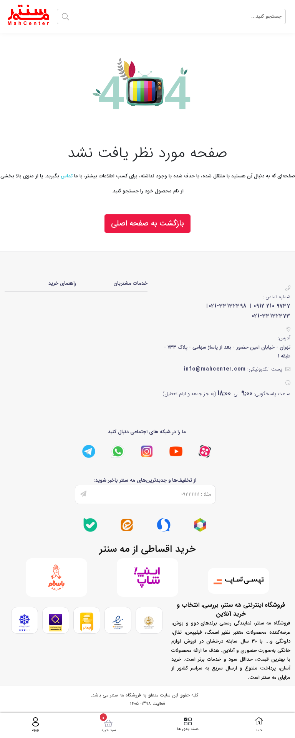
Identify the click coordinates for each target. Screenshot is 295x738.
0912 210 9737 (272, 306)
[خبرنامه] (83, 494)
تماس (67, 176)
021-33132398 (228, 306)
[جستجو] (65, 16)
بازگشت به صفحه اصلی (147, 223)
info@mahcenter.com (215, 369)
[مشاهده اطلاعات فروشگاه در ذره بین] (55, 622)
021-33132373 (271, 316)
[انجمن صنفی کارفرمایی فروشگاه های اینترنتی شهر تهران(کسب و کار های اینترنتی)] (24, 622)
